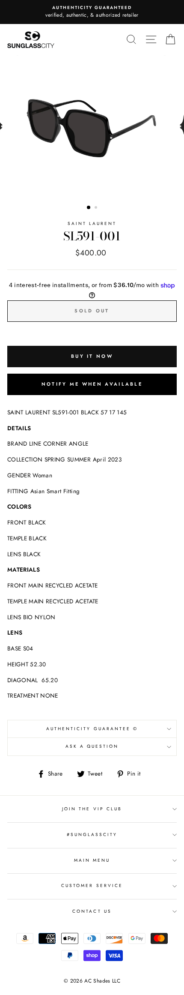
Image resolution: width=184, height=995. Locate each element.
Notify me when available (92, 384)
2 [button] (97, 208)
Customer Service (92, 885)
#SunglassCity (92, 834)
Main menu (92, 860)
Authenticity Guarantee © (92, 728)
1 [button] (89, 208)
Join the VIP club (92, 809)
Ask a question (92, 746)
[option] (92, 12)
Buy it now (92, 356)
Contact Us (92, 911)
